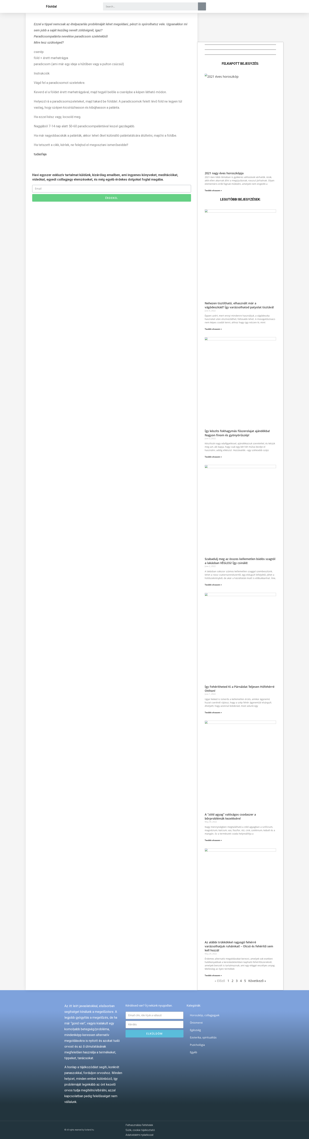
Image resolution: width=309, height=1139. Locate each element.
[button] (51, 6)
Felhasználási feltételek (139, 1125)
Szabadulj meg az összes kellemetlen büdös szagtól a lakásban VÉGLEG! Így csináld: (240, 561)
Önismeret (196, 1022)
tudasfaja (40, 154)
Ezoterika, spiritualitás (203, 1037)
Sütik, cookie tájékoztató (140, 1130)
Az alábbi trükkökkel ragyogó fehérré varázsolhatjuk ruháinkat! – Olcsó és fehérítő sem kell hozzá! (239, 946)
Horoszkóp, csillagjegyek (204, 1015)
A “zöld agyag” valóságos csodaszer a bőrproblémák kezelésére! (230, 816)
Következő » (257, 981)
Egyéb (193, 1052)
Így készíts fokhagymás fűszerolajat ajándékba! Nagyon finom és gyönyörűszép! (237, 433)
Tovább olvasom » (213, 190)
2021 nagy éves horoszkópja (224, 173)
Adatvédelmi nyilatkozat (140, 1134)
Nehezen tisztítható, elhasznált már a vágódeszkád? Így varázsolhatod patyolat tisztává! (239, 305)
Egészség (195, 1030)
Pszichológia (197, 1045)
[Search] (202, 6)
